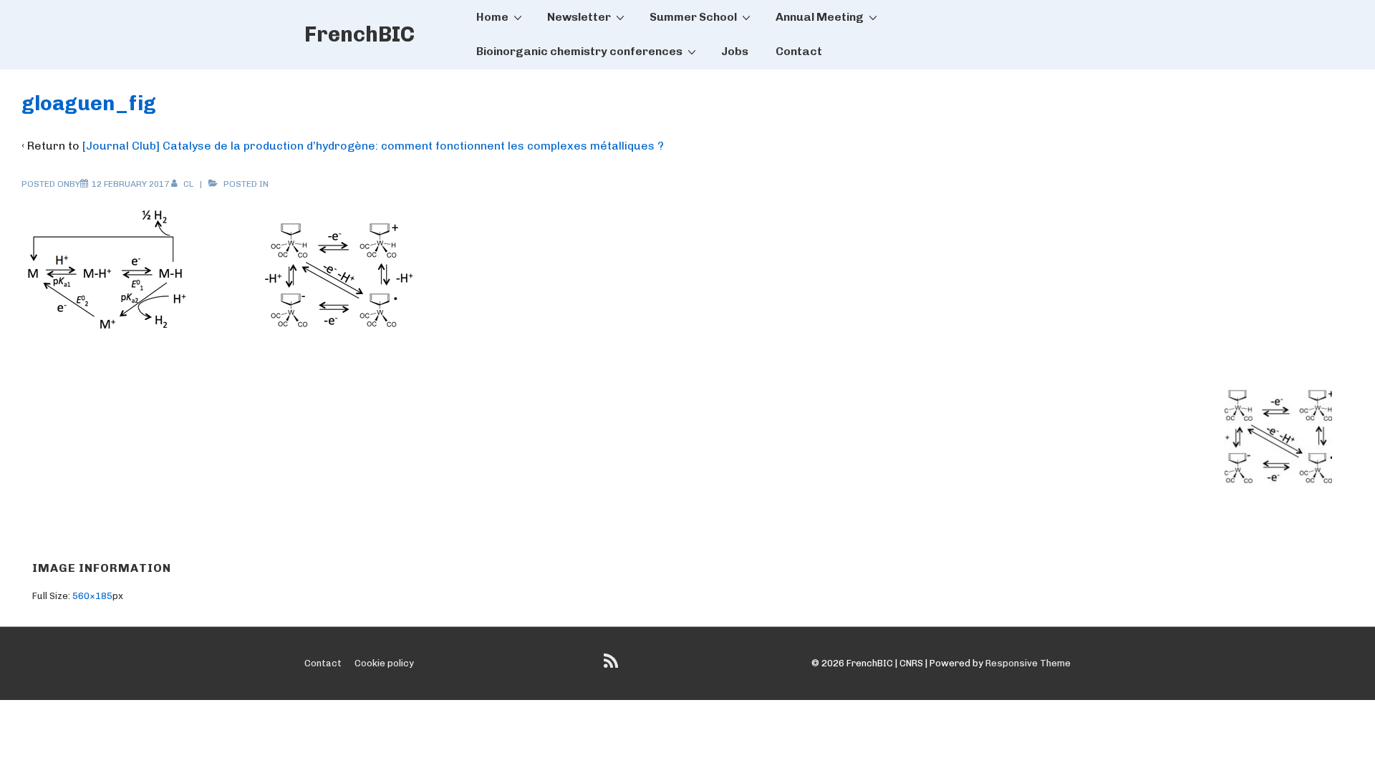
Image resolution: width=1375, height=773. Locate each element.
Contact (799, 51)
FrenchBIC (359, 34)
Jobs (734, 51)
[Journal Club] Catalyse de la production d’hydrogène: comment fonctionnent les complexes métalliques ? (373, 145)
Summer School (693, 17)
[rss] (613, 666)
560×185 (92, 595)
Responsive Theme (1028, 663)
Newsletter (579, 17)
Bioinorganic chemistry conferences (579, 51)
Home (492, 17)
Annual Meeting (820, 17)
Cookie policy (384, 663)
